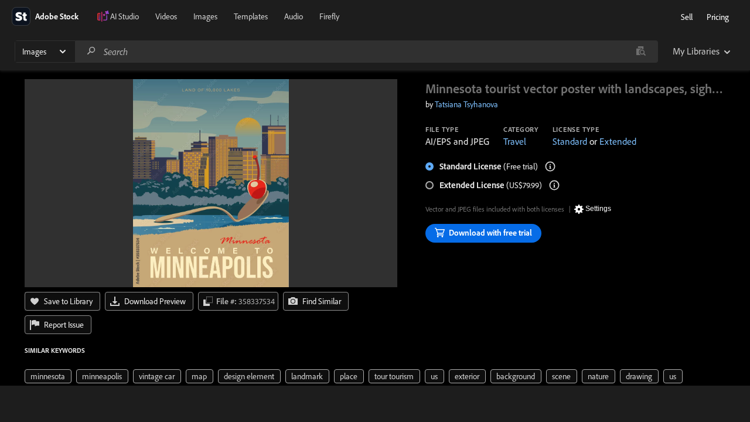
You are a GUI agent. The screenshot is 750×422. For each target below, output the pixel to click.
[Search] (91, 51)
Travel (514, 141)
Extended (617, 141)
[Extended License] (554, 185)
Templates (251, 16)
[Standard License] (550, 166)
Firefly (329, 16)
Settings (598, 209)
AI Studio (124, 16)
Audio (293, 16)
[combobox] (366, 52)
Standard (570, 141)
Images (205, 16)
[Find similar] (640, 51)
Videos (166, 16)
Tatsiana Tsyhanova (466, 104)
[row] (48, 376)
